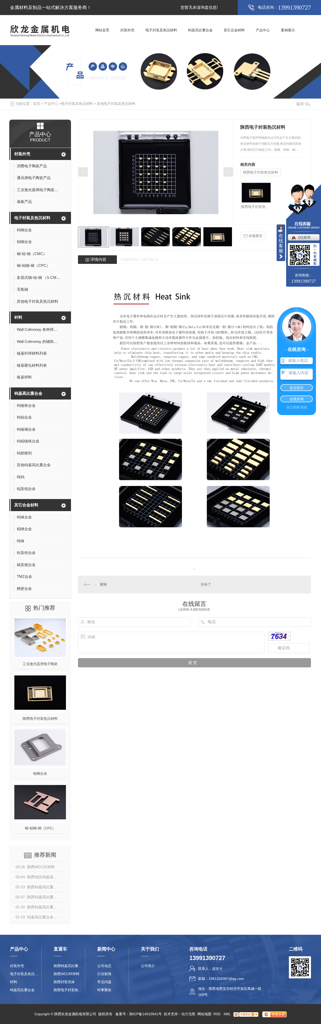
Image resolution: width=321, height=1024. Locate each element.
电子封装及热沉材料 (161, 30)
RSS (217, 1014)
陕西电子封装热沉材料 (40, 719)
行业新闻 (104, 974)
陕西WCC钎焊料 (66, 974)
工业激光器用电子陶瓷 (40, 664)
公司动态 (104, 966)
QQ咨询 (304, 237)
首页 (36, 104)
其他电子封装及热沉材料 (116, 104)
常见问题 (104, 982)
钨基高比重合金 (200, 30)
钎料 (18, 317)
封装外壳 (127, 30)
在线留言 (255, 236)
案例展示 (288, 30)
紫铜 (103, 584)
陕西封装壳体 (64, 982)
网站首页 (102, 30)
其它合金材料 (234, 30)
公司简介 (148, 966)
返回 (300, 104)
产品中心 (263, 30)
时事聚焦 (104, 990)
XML (227, 1014)
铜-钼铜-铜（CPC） (40, 828)
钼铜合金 (40, 773)
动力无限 (188, 1014)
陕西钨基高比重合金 (69, 966)
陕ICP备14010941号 (145, 1014)
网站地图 (204, 1014)
